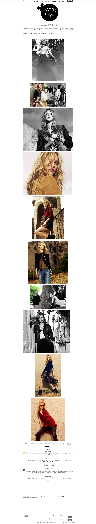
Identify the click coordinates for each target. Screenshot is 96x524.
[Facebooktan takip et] (68, 1)
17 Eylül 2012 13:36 (49, 465)
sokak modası (70, 443)
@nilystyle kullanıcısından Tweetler (31, 497)
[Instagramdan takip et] (72, 1)
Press (58, 1)
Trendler (47, 1)
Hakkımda (36, 1)
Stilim (42, 1)
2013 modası (31, 443)
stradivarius (70, 444)
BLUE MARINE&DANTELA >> (68, 478)
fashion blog (58, 443)
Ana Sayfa (54, 478)
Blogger (54, 522)
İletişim (63, 1)
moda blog (64, 443)
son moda (64, 444)
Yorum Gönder (48, 476)
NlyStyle (47, 468)
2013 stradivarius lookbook (41, 443)
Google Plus (39, 522)
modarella (47, 451)
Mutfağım (53, 1)
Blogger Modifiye (72, 522)
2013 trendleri (51, 443)
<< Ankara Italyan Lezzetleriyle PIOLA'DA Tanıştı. (34, 478)
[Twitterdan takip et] (70, 1)
